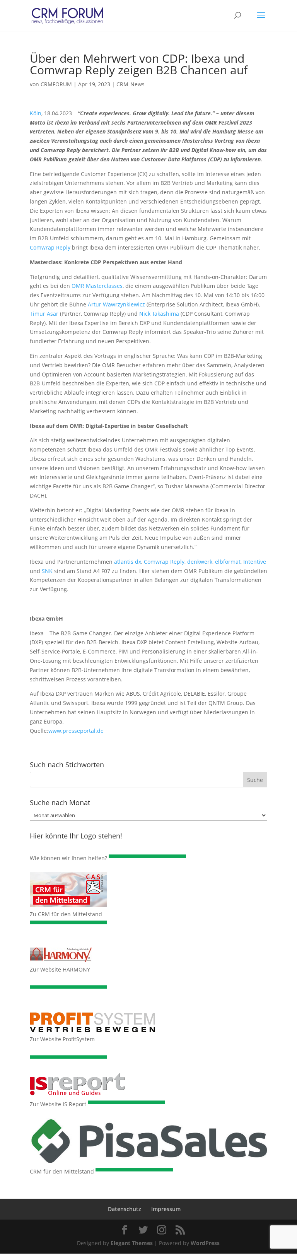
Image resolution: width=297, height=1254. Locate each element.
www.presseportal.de (76, 730)
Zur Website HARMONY (60, 969)
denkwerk (199, 561)
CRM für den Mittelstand (62, 1171)
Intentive (254, 561)
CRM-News (130, 84)
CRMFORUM (56, 84)
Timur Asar (44, 313)
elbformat (228, 561)
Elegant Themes (132, 1243)
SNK (47, 571)
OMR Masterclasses (97, 285)
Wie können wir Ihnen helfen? (68, 858)
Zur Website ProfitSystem (62, 1039)
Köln (35, 113)
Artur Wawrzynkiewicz (116, 304)
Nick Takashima (159, 313)
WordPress (205, 1243)
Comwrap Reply (50, 247)
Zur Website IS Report (58, 1104)
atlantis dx (127, 561)
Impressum (166, 1209)
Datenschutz (124, 1209)
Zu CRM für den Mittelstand (66, 914)
